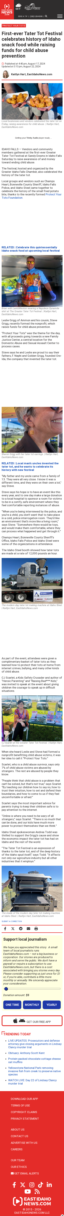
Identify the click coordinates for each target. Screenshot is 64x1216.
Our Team (17, 1160)
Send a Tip (22, 16)
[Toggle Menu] (60, 16)
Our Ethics (19, 1166)
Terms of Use (20, 1105)
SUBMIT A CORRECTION (12, 921)
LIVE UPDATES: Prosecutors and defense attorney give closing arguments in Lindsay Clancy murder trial (35, 1044)
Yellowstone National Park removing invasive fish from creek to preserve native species (34, 1071)
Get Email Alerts (26, 1173)
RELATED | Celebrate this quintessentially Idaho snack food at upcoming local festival (31, 249)
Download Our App (24, 1099)
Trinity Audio (32, 138)
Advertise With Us (24, 1142)
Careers (16, 1149)
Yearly (52, 1004)
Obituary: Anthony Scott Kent (26, 1053)
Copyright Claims (24, 1112)
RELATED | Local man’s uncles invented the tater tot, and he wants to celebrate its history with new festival (30, 467)
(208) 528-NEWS (36, 16)
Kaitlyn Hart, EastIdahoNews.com (31, 74)
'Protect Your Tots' (13, 25)
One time (12, 1004)
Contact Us (19, 1136)
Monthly (32, 1004)
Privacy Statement (25, 1118)
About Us (17, 1129)
